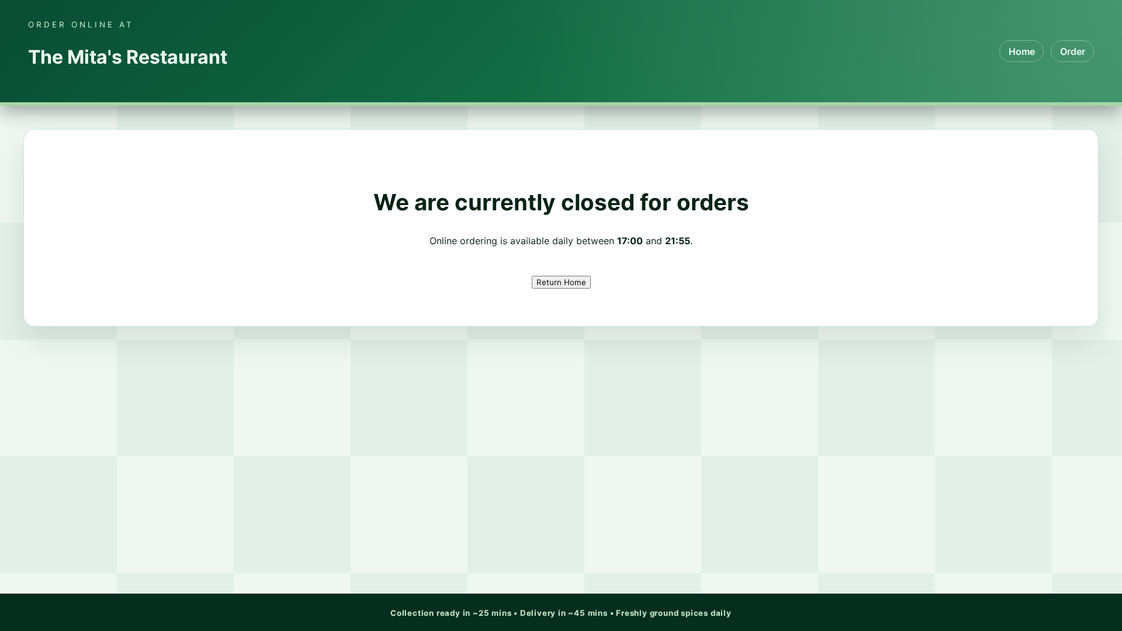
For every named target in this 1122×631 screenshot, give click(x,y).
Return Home (561, 282)
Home (1022, 51)
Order (1072, 51)
